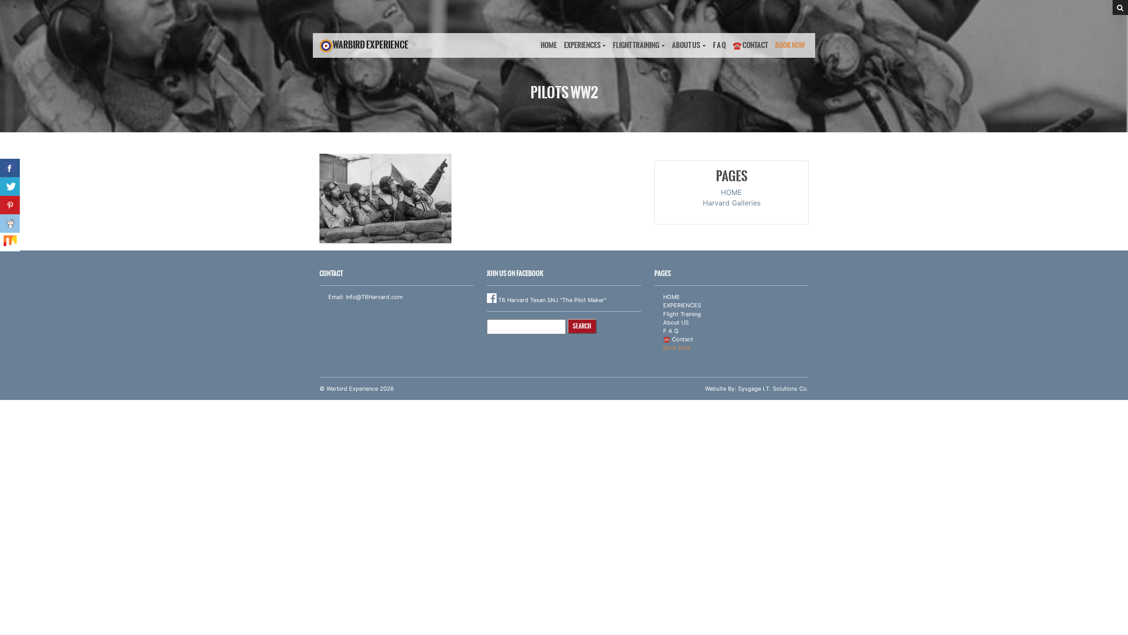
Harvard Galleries (732, 202)
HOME (549, 45)
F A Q (719, 45)
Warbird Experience (370, 44)
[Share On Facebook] (10, 168)
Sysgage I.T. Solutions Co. (773, 388)
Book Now (790, 45)
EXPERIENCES (582, 45)
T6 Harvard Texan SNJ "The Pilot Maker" (551, 300)
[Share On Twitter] (10, 186)
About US (686, 45)
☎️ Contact (750, 45)
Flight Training (636, 45)
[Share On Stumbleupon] (10, 242)
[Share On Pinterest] (10, 205)
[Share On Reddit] (10, 223)
